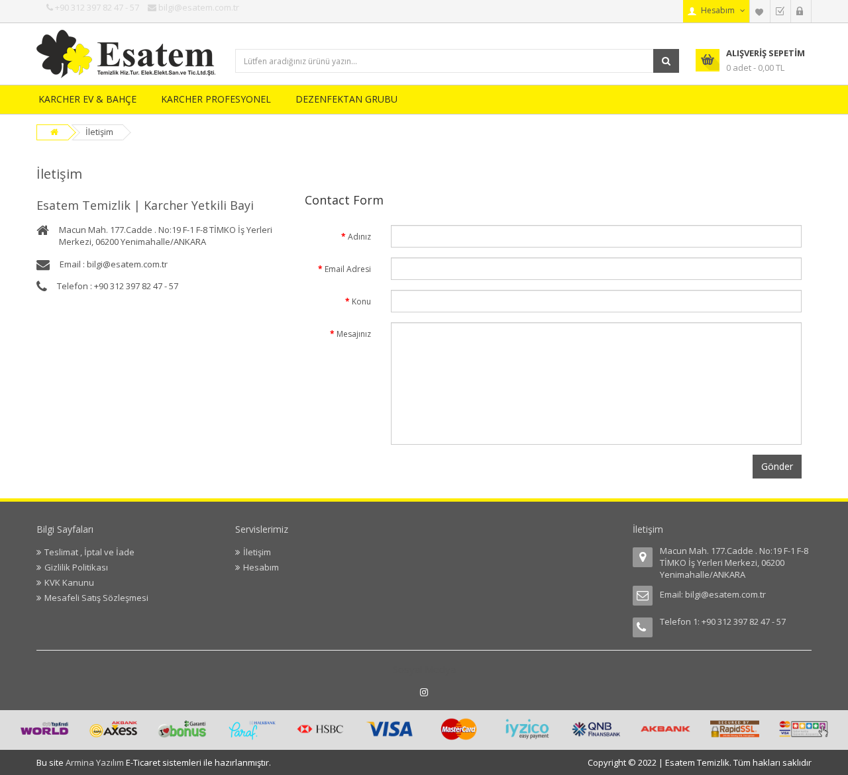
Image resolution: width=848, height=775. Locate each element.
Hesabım (261, 567)
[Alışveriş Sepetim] (801, 11)
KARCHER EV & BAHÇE (87, 99)
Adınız (359, 236)
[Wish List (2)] (760, 11)
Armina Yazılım (96, 762)
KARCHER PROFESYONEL (216, 99)
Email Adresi (348, 269)
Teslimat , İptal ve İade (89, 552)
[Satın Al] (780, 11)
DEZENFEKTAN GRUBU (346, 99)
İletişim (99, 132)
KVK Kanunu (69, 582)
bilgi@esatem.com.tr (725, 594)
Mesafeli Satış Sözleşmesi (96, 598)
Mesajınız (354, 334)
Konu (361, 301)
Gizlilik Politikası (76, 567)
